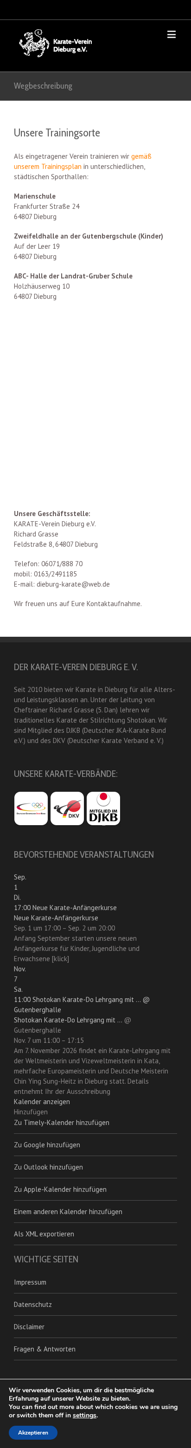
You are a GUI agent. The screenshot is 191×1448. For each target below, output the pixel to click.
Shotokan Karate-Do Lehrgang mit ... (68, 1019)
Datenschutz (33, 1304)
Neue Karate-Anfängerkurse (56, 917)
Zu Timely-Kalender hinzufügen (61, 1122)
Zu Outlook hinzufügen (48, 1167)
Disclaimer (29, 1326)
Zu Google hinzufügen (47, 1144)
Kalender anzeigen (42, 1101)
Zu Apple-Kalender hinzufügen (60, 1189)
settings (84, 1415)
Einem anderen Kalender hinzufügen (68, 1211)
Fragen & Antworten (45, 1349)
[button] (31, 1111)
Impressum (30, 1282)
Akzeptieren (33, 1432)
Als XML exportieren (44, 1233)
